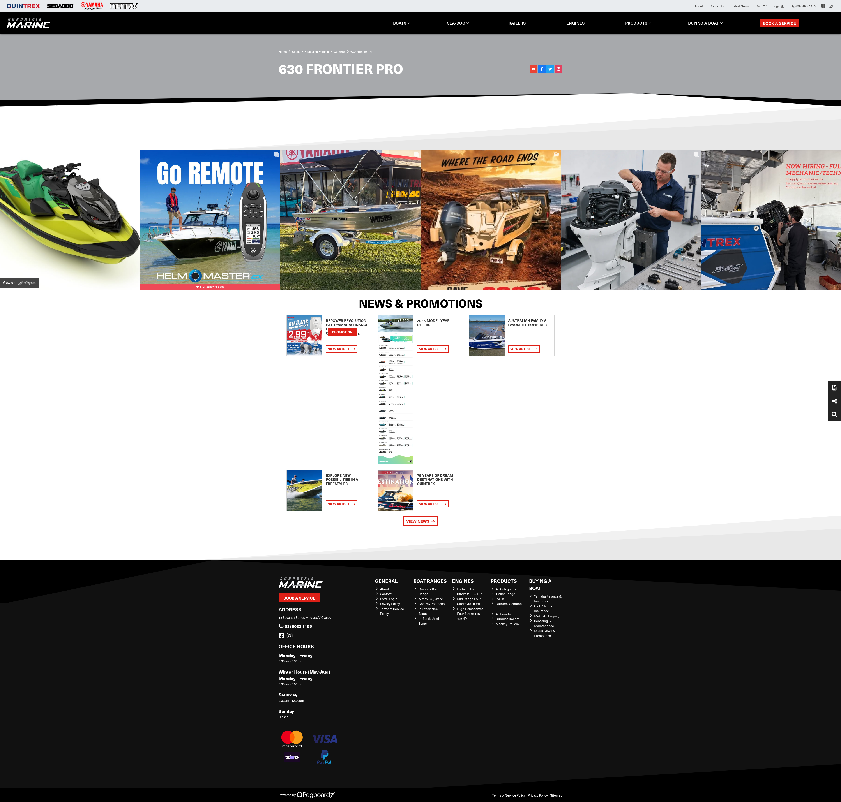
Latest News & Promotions (544, 633)
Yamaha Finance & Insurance (548, 599)
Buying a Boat (540, 584)
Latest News (740, 6)
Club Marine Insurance (543, 609)
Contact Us (717, 6)
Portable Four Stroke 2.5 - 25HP (469, 591)
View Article (339, 349)
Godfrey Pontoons (432, 603)
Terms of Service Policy (508, 795)
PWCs (500, 598)
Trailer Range (505, 593)
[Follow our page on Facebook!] (823, 6)
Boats (399, 23)
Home (283, 51)
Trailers (516, 23)
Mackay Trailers (507, 623)
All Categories (506, 589)
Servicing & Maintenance (544, 623)
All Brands (503, 614)
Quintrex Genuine (509, 603)
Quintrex (339, 51)
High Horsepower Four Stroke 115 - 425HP (470, 613)
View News (417, 521)
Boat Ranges (430, 580)
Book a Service (779, 23)
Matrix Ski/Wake (431, 598)
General (386, 580)
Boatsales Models (317, 51)
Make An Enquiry (546, 616)
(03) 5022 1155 (297, 626)
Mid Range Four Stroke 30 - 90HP (469, 601)
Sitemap (556, 795)
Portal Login (389, 598)
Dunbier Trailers (507, 618)
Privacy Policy (390, 603)
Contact (386, 593)
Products (636, 23)
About (699, 6)
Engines (463, 580)
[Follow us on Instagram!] (290, 636)
